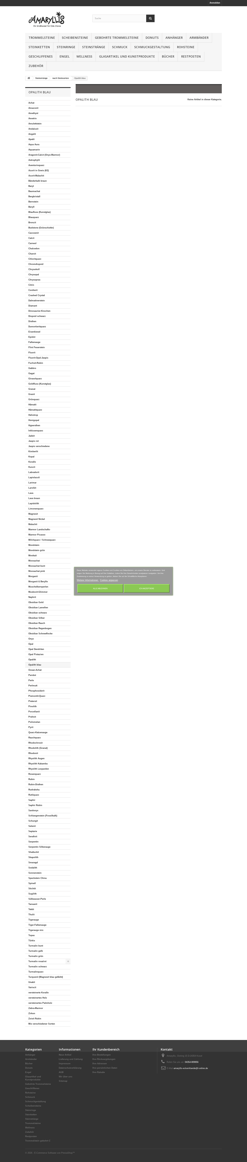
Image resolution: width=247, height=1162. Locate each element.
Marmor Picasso (36, 534)
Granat (31, 389)
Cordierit (32, 290)
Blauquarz (33, 217)
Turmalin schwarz (37, 966)
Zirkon (31, 1013)
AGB (61, 1072)
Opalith (32, 659)
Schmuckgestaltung (152, 47)
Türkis (31, 940)
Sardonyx (33, 810)
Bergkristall (34, 196)
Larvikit (32, 488)
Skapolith (33, 857)
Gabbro (32, 368)
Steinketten (39, 47)
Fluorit (31, 352)
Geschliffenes (41, 56)
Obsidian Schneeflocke (40, 633)
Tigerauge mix (35, 930)
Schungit (33, 821)
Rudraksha (33, 789)
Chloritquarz (34, 259)
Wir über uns (65, 1076)
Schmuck (119, 47)
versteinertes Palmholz (40, 1003)
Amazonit (33, 108)
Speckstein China (37, 878)
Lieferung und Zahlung (71, 1059)
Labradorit (33, 472)
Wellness (84, 56)
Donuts (152, 38)
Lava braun (34, 498)
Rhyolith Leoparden (38, 769)
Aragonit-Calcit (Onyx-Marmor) (44, 155)
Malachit (32, 524)
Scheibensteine (75, 38)
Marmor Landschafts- (39, 529)
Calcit (31, 238)
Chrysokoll (34, 269)
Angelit (32, 134)
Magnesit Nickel (36, 519)
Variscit (32, 987)
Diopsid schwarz (37, 316)
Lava (30, 493)
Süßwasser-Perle (37, 899)
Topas (31, 935)
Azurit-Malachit (36, 175)
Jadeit (31, 436)
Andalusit (33, 129)
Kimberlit (33, 451)
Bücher (168, 56)
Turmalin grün (35, 956)
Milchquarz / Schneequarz (42, 540)
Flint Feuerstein (36, 347)
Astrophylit (34, 160)
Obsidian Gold (36, 602)
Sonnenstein (35, 873)
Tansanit (32, 904)
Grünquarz (33, 399)
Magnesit (33, 514)
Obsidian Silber (36, 618)
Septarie (32, 831)
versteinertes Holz (37, 998)
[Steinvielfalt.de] (56, 19)
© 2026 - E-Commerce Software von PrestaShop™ (50, 1153)
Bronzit (32, 222)
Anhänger (174, 38)
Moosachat (34, 560)
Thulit (31, 914)
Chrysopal (33, 274)
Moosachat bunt (36, 566)
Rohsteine (185, 47)
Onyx (31, 638)
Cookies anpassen (109, 580)
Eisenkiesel (34, 331)
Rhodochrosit (35, 743)
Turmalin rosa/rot (37, 961)
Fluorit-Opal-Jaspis (38, 358)
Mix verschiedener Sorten (41, 1024)
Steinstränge (93, 47)
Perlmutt (32, 685)
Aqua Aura (33, 144)
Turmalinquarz (36, 971)
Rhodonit (33, 753)
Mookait (32, 555)
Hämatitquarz (35, 410)
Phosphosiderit (36, 691)
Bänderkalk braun (37, 181)
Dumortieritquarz (37, 326)
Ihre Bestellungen (101, 1055)
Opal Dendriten (36, 649)
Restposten (191, 56)
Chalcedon (33, 248)
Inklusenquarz (35, 430)
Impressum (65, 1063)
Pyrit (30, 727)
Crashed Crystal (36, 295)
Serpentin (33, 841)
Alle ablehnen (100, 588)
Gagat (31, 373)
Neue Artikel (65, 1055)
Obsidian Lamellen (38, 607)
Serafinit (32, 836)
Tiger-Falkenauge (37, 925)
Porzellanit (34, 711)
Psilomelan (34, 722)
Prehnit (32, 717)
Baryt (31, 186)
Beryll (31, 207)
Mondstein (33, 545)
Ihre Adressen (99, 1063)
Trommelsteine (42, 38)
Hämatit (32, 404)
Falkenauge (34, 342)
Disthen (32, 321)
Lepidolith (33, 503)
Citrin (31, 285)
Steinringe (66, 47)
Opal (30, 644)
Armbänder (199, 38)
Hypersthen (34, 425)
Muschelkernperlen (38, 586)
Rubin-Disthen (35, 784)
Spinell (32, 883)
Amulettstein (35, 123)
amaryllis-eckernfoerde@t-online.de (191, 1068)
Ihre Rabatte (98, 1072)
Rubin (31, 779)
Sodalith (32, 867)
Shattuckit (33, 852)
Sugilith (32, 893)
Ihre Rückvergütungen (103, 1059)
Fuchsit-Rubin (35, 363)
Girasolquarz (35, 378)
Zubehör (36, 66)
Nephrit (32, 597)
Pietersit (32, 701)
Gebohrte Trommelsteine (117, 38)
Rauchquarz (34, 737)
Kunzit (31, 467)
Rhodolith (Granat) (38, 748)
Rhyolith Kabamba (38, 763)
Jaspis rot (33, 441)
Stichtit (32, 888)
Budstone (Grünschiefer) (41, 227)
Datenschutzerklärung (70, 1068)
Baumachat (34, 191)
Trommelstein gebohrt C (37, 1141)
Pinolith (32, 706)
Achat (31, 103)
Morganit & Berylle (38, 581)
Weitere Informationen (88, 580)
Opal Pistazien (36, 654)
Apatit (31, 139)
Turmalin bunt (35, 945)
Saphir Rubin (35, 805)
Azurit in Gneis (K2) (38, 170)
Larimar (32, 482)
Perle (31, 680)
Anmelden (215, 3)
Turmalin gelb (35, 951)
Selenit (32, 826)
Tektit (31, 909)
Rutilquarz (33, 795)
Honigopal (33, 420)
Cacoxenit (33, 233)
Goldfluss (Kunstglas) (39, 384)
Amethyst (33, 113)
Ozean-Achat (35, 670)
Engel (64, 56)
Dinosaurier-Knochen (39, 311)
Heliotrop (33, 415)
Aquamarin (34, 149)
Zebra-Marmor (35, 1008)
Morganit (33, 576)
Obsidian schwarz (37, 612)
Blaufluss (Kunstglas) (39, 212)
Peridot (32, 675)
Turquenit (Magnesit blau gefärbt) (45, 977)
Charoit (32, 253)
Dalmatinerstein (36, 300)
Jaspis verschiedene (39, 446)
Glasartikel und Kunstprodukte (127, 56)
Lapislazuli (34, 477)
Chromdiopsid (35, 264)
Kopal (31, 456)
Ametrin (32, 118)
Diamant (32, 305)
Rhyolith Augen (36, 758)
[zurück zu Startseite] (29, 78)
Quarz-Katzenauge (37, 732)
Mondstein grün (36, 550)
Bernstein (33, 201)
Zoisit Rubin (34, 1018)
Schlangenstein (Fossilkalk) (42, 815)
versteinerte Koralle (38, 992)
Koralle (32, 462)
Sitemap (63, 1081)
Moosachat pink (36, 571)
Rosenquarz (34, 774)
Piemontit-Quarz (36, 696)
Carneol (32, 243)
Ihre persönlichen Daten (104, 1068)
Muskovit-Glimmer (38, 592)
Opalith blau (34, 664)
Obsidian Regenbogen (40, 628)
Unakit (31, 982)
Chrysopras (34, 279)
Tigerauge (33, 919)
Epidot (31, 337)
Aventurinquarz (36, 165)
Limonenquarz (36, 508)
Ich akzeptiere (146, 588)
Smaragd (33, 862)
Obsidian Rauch (36, 623)
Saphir (31, 800)
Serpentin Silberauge (39, 847)
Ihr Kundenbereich (105, 1049)
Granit (31, 394)
